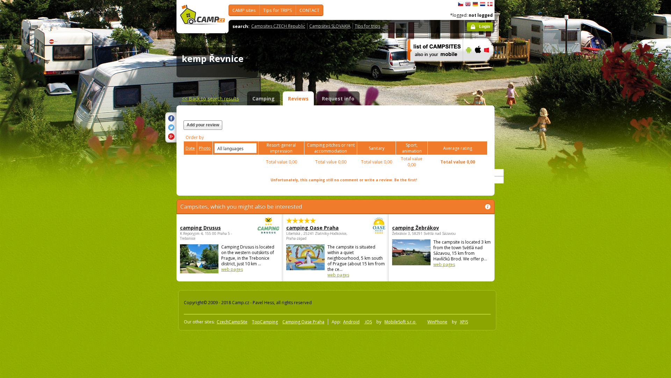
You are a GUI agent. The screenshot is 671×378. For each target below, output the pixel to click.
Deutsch (475, 4)
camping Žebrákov (415, 227)
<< (210, 98)
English (468, 4)
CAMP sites (244, 10)
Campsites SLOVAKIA (330, 26)
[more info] (432, 65)
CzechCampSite (232, 322)
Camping (263, 98)
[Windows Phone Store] (490, 65)
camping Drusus (200, 227)
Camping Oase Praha (303, 322)
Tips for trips (367, 26)
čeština (460, 4)
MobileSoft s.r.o (400, 322)
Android (351, 322)
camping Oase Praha (312, 227)
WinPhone (437, 322)
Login (484, 26)
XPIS (464, 322)
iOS (368, 322)
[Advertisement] (524, 210)
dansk (490, 4)
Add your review (203, 124)
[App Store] (477, 65)
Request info (338, 98)
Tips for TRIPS (277, 10)
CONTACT (309, 10)
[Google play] (468, 65)
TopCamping (265, 322)
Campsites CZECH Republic (278, 26)
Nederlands (482, 4)
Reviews (298, 98)
